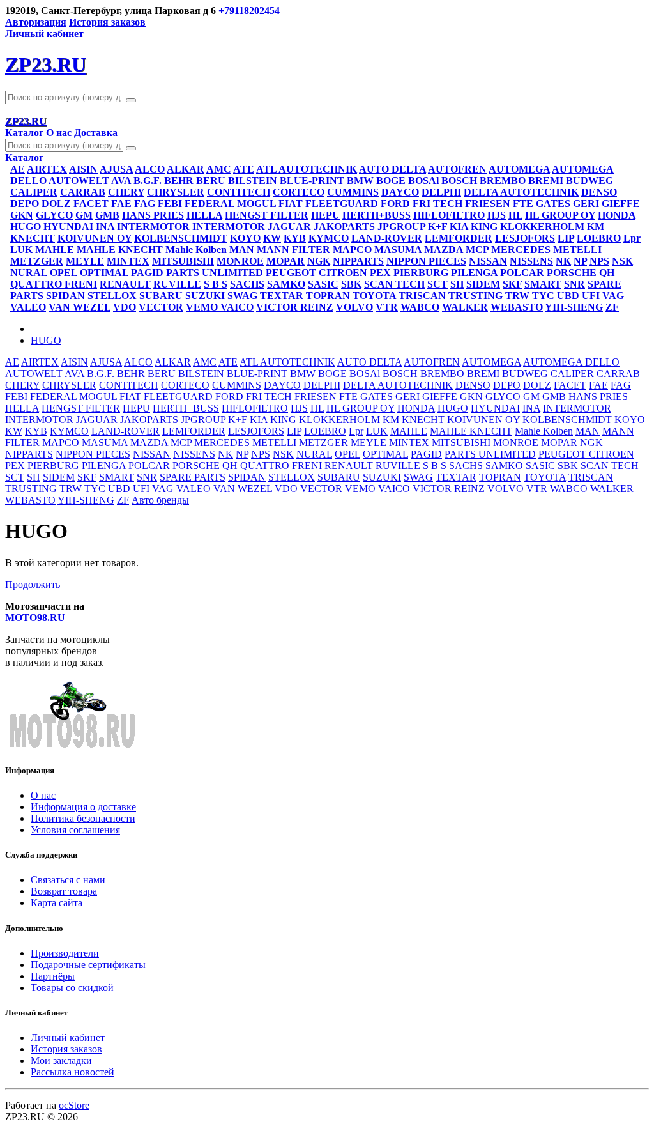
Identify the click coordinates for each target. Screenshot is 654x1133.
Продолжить (32, 584)
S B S (215, 284)
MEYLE (85, 261)
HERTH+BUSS (376, 215)
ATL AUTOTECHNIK (306, 169)
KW (272, 238)
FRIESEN (487, 203)
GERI (586, 203)
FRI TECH (437, 203)
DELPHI (441, 192)
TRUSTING (475, 295)
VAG (613, 295)
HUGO (25, 226)
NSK (622, 261)
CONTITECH (238, 192)
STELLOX (112, 295)
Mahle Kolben (196, 249)
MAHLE (54, 249)
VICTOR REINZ (294, 307)
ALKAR (185, 169)
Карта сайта (56, 902)
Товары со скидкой (72, 987)
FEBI (170, 203)
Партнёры (53, 976)
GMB (107, 215)
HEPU (325, 215)
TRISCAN (422, 295)
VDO (124, 307)
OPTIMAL (104, 272)
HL (515, 215)
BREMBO (503, 180)
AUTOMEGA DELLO (571, 362)
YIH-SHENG (574, 307)
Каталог (25, 132)
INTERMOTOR (153, 226)
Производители (65, 953)
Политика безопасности (83, 818)
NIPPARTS (358, 261)
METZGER (36, 261)
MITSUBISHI (183, 261)
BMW (360, 180)
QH (606, 272)
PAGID (147, 272)
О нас (59, 132)
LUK (21, 249)
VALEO (28, 307)
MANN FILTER (293, 249)
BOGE (391, 180)
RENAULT (125, 284)
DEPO (24, 203)
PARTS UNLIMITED (214, 272)
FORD (395, 203)
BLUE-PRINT (312, 180)
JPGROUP (401, 226)
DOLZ (56, 203)
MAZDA (443, 249)
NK (563, 261)
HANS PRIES (153, 215)
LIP (566, 238)
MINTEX (128, 261)
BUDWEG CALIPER (548, 373)
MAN (241, 249)
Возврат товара (64, 891)
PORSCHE (572, 272)
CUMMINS (353, 192)
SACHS (247, 284)
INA (105, 226)
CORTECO (298, 192)
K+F (437, 226)
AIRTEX (47, 169)
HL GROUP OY (560, 215)
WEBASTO (516, 307)
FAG (144, 203)
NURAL (28, 272)
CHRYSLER (175, 192)
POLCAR (522, 272)
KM (595, 226)
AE (17, 169)
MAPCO (352, 249)
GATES (553, 203)
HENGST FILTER (266, 215)
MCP (477, 249)
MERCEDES (521, 249)
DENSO (599, 192)
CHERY (126, 192)
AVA (121, 180)
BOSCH (459, 180)
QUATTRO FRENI (53, 284)
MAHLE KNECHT (120, 249)
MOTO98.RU (35, 617)
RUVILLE (177, 284)
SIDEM (483, 284)
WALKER (465, 307)
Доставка (96, 132)
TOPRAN (328, 295)
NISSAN (488, 261)
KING (484, 226)
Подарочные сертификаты (88, 964)
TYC (543, 295)
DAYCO (400, 192)
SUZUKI (205, 295)
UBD (568, 295)
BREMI (545, 180)
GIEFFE (621, 203)
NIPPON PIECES (426, 261)
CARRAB (82, 192)
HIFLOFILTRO (449, 215)
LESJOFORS (525, 238)
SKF (512, 284)
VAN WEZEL (79, 307)
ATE (243, 169)
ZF (612, 307)
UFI (591, 295)
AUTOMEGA (519, 169)
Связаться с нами (68, 879)
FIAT (290, 203)
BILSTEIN (252, 180)
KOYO (245, 238)
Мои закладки (61, 1060)
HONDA (616, 215)
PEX (380, 272)
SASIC (323, 284)
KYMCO (328, 238)
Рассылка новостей (72, 1072)
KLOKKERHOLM (542, 226)
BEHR (179, 180)
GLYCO (54, 215)
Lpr (632, 238)
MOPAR (285, 261)
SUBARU (161, 295)
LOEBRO (599, 238)
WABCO (419, 307)
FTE (523, 203)
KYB (295, 238)
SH (457, 284)
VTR (387, 307)
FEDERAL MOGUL (230, 203)
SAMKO (286, 284)
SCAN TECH (394, 284)
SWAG (242, 295)
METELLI (577, 249)
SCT (437, 284)
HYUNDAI (68, 226)
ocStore (74, 1105)
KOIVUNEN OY (94, 238)
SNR (574, 284)
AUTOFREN (457, 169)
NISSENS (531, 261)
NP (580, 261)
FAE (121, 203)
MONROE (240, 261)
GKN (21, 215)
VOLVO (354, 307)
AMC (218, 169)
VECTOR (161, 307)
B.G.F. (147, 180)
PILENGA (474, 272)
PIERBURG (420, 272)
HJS (496, 215)
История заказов (107, 22)
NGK (318, 261)
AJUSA (116, 169)
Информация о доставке (83, 806)
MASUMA (398, 249)
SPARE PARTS (192, 477)
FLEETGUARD (341, 203)
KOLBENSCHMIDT (180, 238)
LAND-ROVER (386, 238)
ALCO (150, 169)
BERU (210, 180)
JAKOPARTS (344, 226)
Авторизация (35, 22)
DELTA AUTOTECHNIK (521, 192)
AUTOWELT (79, 180)
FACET (91, 203)
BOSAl (423, 180)
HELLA (204, 215)
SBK (351, 284)
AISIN (83, 169)
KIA (459, 226)
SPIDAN (65, 295)
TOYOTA (374, 295)
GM (84, 215)
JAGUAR (289, 226)
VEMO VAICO (220, 307)
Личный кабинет (68, 1037)
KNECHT (32, 238)
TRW (517, 295)
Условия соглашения (75, 829)
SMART (542, 284)
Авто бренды (160, 500)
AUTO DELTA (392, 169)
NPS (599, 261)
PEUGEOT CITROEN (316, 272)
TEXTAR (281, 295)
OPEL (63, 272)
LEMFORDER (458, 238)
